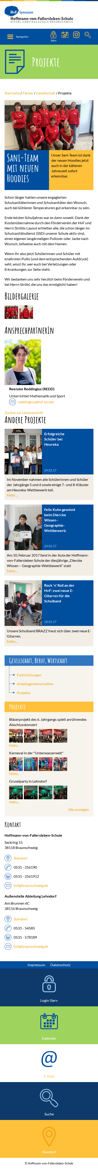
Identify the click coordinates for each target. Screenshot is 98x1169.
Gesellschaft (45, 93)
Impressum (36, 965)
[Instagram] (76, 36)
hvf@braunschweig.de (31, 885)
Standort (21, 858)
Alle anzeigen (78, 809)
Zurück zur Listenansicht (24, 412)
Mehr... (12, 495)
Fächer (28, 93)
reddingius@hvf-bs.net (36, 402)
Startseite (12, 93)
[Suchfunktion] (65, 36)
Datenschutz (60, 965)
